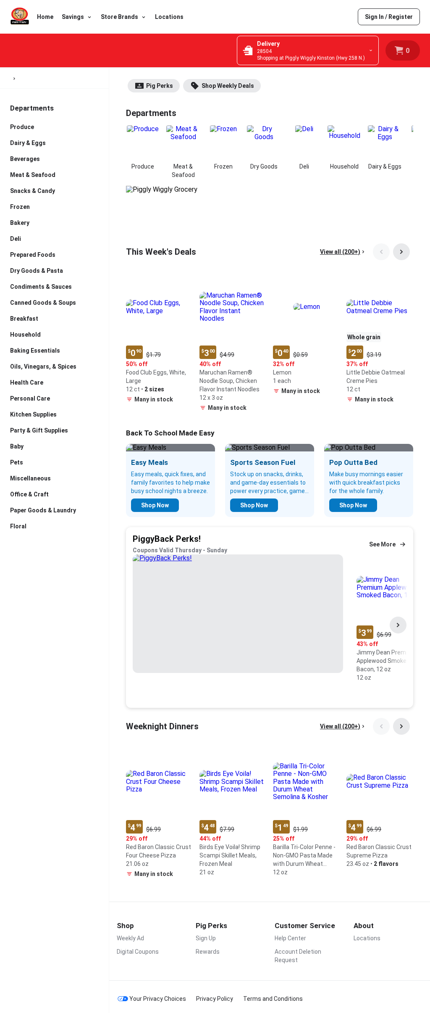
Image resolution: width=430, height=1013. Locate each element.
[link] (389, 16)
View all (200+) (340, 251)
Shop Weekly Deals (228, 85)
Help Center (290, 938)
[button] (159, 340)
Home (45, 16)
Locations (169, 16)
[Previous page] (381, 251)
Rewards (208, 951)
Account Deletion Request (298, 955)
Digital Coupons (138, 951)
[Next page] (401, 251)
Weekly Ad (130, 938)
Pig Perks (159, 85)
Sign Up (206, 938)
